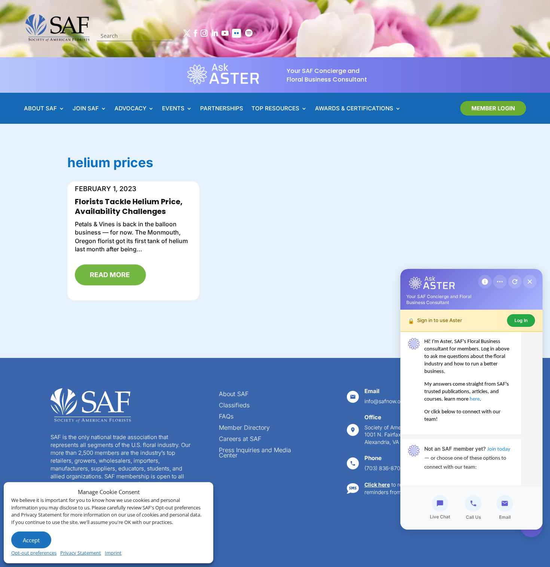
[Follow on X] (187, 33)
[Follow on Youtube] (225, 33)
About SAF (233, 394)
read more (110, 275)
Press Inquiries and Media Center (255, 453)
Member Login (493, 108)
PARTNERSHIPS (221, 109)
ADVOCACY (130, 109)
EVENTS (173, 109)
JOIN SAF (86, 109)
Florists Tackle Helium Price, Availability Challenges (129, 206)
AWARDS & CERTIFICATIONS (354, 109)
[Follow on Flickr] (236, 33)
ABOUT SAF (40, 109)
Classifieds (234, 405)
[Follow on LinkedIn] (214, 33)
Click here (377, 484)
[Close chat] (530, 281)
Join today (498, 449)
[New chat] (515, 281)
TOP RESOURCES (275, 109)
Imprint (113, 552)
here (475, 399)
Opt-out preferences (33, 552)
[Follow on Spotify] (249, 33)
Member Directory (244, 428)
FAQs (226, 417)
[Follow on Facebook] (195, 33)
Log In (521, 320)
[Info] (485, 281)
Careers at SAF (240, 439)
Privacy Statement (80, 552)
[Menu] (500, 281)
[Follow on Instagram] (204, 33)
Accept (31, 540)
